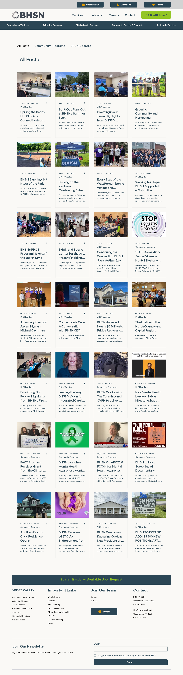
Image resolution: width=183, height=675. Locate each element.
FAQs (50, 623)
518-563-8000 (139, 604)
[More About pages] (102, 15)
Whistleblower (54, 597)
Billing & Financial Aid (57, 608)
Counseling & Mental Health (24, 597)
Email (97, 644)
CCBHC (51, 616)
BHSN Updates (80, 46)
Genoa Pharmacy (55, 619)
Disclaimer (52, 601)
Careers (94, 597)
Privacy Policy (54, 604)
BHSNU (94, 601)
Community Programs (49, 46)
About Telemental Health (59, 612)
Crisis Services (18, 620)
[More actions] (47, 103)
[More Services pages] (85, 15)
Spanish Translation (91, 579)
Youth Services (19, 605)
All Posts (23, 46)
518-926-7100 (139, 617)
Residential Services (21, 616)
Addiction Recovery (21, 601)
